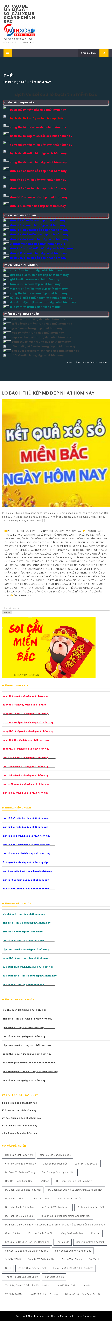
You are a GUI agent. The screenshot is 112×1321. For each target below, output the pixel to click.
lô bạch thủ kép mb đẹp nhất (83, 534)
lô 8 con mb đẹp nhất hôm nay (19, 1110)
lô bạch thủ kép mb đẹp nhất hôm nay (48, 393)
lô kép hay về (63, 557)
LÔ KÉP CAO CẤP (46, 542)
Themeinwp (90, 1316)
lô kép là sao (87, 588)
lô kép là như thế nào (65, 588)
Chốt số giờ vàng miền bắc (55, 1155)
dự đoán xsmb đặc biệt (90, 1207)
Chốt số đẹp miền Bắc (55, 1163)
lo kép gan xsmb (29, 557)
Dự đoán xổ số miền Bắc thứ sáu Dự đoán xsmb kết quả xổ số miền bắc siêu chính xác (55, 1224)
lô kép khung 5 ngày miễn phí (61, 584)
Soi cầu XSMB (13, 1259)
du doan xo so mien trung (20, 1172)
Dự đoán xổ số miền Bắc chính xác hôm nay (65, 1216)
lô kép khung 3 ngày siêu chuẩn (66, 580)
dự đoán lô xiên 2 (15, 1198)
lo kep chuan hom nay (87, 542)
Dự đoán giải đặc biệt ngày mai (23, 1189)
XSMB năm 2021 (67, 1285)
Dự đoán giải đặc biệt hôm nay (74, 1181)
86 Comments (22, 595)
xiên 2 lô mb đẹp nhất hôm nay (19, 1102)
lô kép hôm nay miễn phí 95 (32, 561)
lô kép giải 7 (46, 557)
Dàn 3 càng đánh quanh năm (58, 1172)
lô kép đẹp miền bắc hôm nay (27, 550)
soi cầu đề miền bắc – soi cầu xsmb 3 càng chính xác (19, 13)
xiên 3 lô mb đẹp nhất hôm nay (19, 1133)
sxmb (8, 1268)
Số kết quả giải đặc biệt (32, 1268)
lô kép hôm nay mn (61, 561)
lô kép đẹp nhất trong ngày (63, 553)
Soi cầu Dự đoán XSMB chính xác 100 (26, 1250)
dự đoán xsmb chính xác (19, 1207)
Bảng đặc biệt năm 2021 (19, 1155)
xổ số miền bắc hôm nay (44, 1294)
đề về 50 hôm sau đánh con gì (82, 1294)
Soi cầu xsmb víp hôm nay (65, 531)
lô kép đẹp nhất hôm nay (87, 550)
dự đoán (44, 1181)
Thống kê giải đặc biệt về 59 (21, 1276)
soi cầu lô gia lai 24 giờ (45, 591)
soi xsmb (94, 1259)
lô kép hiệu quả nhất (85, 557)
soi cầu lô (23, 591)
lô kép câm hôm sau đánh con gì (72, 538)
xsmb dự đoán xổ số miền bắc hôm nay (28, 1285)
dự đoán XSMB (41, 1198)
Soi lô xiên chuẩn (72, 1259)
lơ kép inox (80, 561)
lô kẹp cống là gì (25, 546)
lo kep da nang (46, 546)
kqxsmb (95, 1233)
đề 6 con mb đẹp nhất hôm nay (19, 1125)
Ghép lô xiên (12, 1233)
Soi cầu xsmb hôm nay (34, 531)
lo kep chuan (64, 542)
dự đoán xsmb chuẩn (69, 1198)
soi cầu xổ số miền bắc (41, 1259)
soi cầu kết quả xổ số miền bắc (73, 1250)
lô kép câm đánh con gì (36, 538)
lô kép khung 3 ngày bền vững (46, 576)
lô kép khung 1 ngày (48, 565)
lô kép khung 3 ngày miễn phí (28, 580)
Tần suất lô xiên (54, 1276)
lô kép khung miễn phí (36, 588)
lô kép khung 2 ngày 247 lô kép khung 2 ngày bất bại (49, 569)
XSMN (87, 1285)
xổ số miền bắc (14, 1294)
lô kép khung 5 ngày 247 (27, 584)
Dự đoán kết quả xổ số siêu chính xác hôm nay (75, 1189)
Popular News (89, 53)
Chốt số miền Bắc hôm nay (20, 1163)
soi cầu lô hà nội (72, 591)
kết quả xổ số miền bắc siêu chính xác (27, 1242)
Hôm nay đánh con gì (39, 1233)
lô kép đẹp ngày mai (59, 550)
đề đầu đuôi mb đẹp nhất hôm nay (21, 1118)
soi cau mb (63, 1242)
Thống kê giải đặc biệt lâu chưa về (73, 1268)
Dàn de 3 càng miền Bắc (19, 1181)
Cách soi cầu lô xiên (86, 1163)
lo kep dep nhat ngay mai (71, 546)
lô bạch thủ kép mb (53, 534)
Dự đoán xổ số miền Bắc (19, 1216)
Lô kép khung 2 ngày (74, 565)
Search (7, 613)
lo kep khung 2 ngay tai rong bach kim (46, 572)
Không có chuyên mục (71, 1233)
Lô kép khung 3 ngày (84, 572)
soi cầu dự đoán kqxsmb (90, 1242)
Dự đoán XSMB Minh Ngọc (55, 1207)
